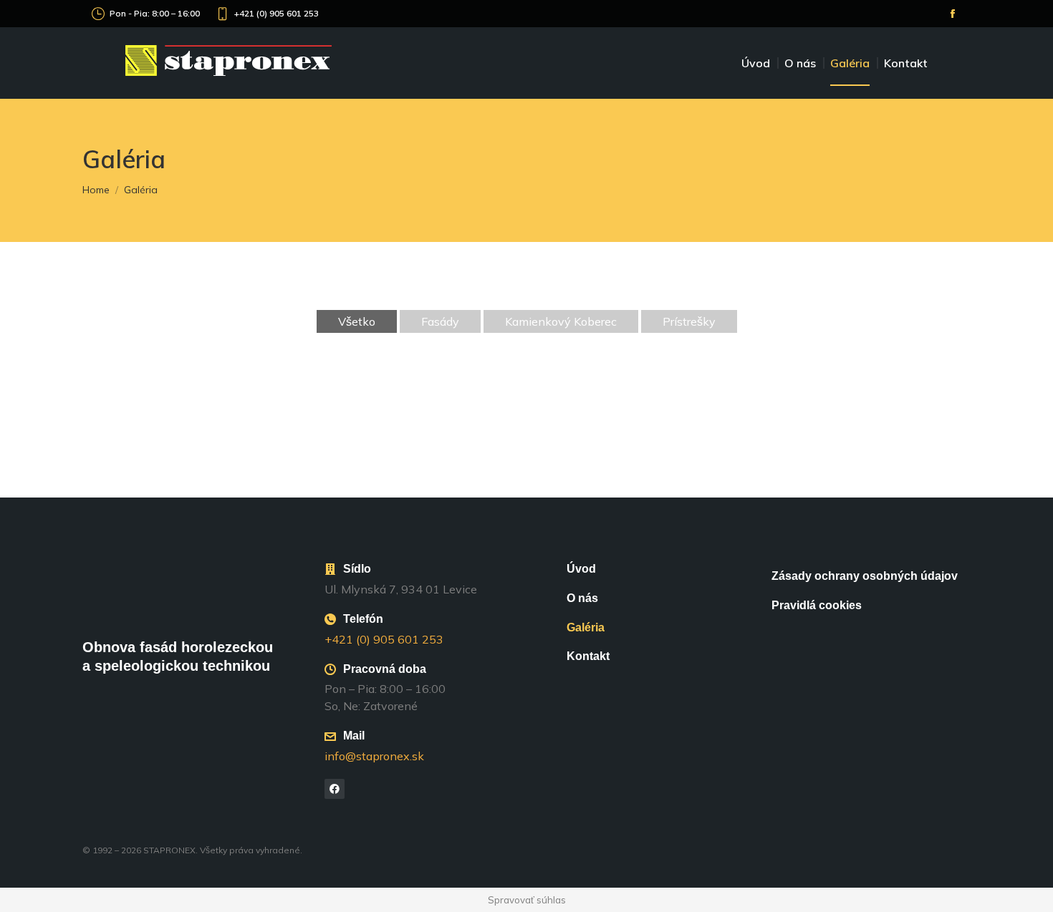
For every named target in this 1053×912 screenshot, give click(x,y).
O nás (582, 598)
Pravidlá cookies (816, 605)
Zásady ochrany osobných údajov (864, 576)
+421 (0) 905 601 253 (276, 13)
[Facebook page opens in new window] (952, 13)
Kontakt (588, 656)
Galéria (586, 627)
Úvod (581, 569)
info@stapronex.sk (374, 756)
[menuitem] (759, 63)
